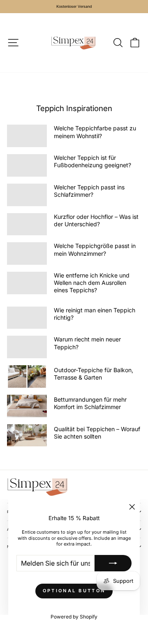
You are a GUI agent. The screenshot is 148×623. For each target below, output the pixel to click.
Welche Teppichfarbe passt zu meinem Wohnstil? (95, 132)
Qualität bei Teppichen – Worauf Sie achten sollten (97, 432)
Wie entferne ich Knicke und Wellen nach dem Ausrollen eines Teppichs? (92, 282)
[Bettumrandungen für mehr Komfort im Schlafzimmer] (27, 406)
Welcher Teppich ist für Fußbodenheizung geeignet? (92, 161)
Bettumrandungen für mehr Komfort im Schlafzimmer (90, 403)
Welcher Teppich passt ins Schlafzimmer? (89, 191)
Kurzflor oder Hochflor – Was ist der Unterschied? (96, 220)
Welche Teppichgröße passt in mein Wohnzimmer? (95, 249)
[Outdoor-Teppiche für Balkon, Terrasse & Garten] (27, 376)
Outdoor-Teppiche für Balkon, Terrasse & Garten (93, 373)
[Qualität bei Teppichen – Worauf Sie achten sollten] (27, 435)
